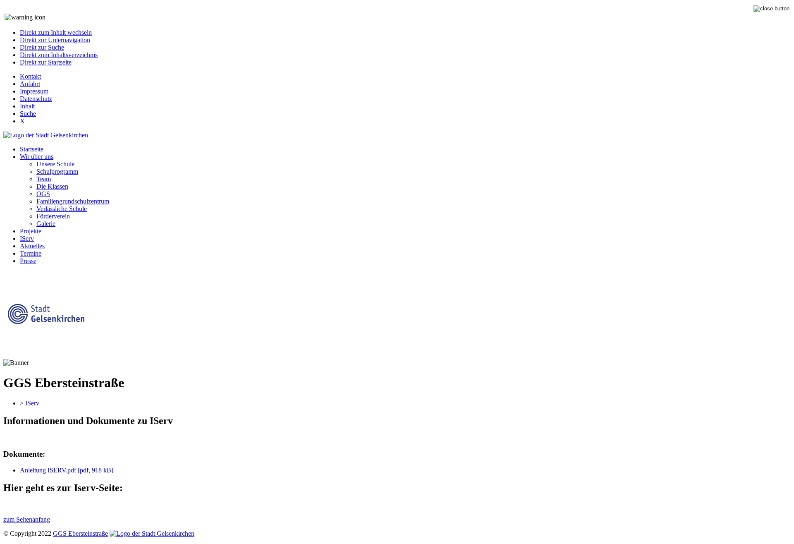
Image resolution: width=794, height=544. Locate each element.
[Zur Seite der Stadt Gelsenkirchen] (45, 135)
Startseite (31, 149)
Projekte (30, 231)
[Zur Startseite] (46, 355)
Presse (28, 260)
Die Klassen (52, 186)
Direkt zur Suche (42, 47)
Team (43, 178)
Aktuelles (32, 245)
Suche (28, 113)
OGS (43, 193)
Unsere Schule (55, 164)
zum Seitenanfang (26, 519)
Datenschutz (36, 98)
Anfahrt (30, 83)
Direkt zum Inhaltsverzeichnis (59, 54)
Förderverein (53, 216)
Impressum (34, 91)
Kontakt (30, 76)
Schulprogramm (57, 171)
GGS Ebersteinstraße (80, 533)
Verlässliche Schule (61, 208)
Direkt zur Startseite (46, 62)
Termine (30, 253)
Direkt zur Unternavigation (55, 39)
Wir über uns (36, 156)
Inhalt (27, 106)
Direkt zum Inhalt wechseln (56, 32)
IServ (27, 238)
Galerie (45, 223)
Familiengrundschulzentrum (72, 201)
